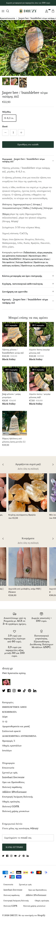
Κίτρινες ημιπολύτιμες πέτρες (36, 259)
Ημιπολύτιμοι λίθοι (37, 255)
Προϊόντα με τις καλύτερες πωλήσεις (37, 265)
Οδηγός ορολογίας (11, 801)
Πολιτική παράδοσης (12, 787)
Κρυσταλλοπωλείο (7, 18)
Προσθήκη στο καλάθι (28, 144)
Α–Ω (4, 721)
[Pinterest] (29, 690)
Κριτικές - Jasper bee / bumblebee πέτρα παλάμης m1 (25, 301)
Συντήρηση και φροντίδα (14, 291)
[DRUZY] (28, 11)
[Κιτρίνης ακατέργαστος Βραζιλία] (27, 492)
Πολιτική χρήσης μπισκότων (15, 811)
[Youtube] (19, 690)
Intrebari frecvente (13, 777)
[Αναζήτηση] (9, 11)
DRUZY (13, 915)
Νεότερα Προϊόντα (24, 262)
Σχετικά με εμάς (10, 772)
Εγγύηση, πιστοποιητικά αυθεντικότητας (22, 283)
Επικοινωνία (8, 767)
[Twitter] (3, 690)
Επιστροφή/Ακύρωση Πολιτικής (17, 796)
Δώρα (4, 716)
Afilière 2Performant (14, 792)
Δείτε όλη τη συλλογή (28, 468)
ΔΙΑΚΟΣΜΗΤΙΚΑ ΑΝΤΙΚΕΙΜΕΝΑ (19, 736)
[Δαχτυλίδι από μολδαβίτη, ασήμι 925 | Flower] (27, 566)
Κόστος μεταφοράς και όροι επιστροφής (22, 276)
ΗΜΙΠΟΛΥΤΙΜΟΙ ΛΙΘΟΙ (14, 707)
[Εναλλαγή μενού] (3, 11)
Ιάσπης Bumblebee (11, 259)
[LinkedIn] (34, 690)
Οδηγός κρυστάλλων (12, 745)
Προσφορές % (8, 740)
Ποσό (5, 126)
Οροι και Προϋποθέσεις (13, 782)
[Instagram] (14, 690)
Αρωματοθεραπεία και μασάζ (16, 726)
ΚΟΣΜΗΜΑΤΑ (9, 711)
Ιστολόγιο (7, 750)
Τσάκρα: (6, 214)
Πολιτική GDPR (10, 806)
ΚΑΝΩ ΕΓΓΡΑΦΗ (14, 847)
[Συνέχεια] (46, 11)
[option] (28, 48)
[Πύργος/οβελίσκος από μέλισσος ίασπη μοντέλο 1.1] (14, 423)
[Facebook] (8, 690)
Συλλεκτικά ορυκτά (11, 731)
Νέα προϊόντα (8, 262)
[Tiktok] (24, 690)
